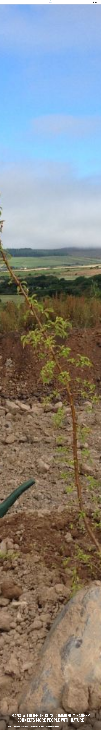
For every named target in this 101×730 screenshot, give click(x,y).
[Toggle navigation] (99, 2)
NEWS (9, 727)
